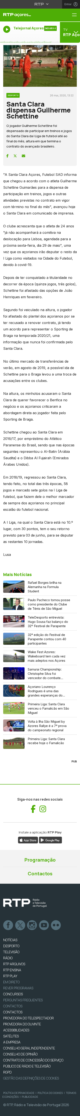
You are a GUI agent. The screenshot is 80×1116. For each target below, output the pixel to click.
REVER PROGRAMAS (18, 988)
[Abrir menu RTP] (40, 4)
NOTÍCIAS (10, 940)
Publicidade (30, 1097)
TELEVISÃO (11, 952)
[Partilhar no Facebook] (7, 156)
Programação (40, 860)
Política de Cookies (50, 1093)
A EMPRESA (11, 1042)
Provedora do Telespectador (28, 1018)
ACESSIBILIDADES (16, 1030)
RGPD (7, 1072)
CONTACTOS (12, 1012)
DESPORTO (11, 946)
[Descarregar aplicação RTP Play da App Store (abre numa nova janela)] (28, 839)
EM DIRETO (11, 982)
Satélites (11, 1036)
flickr (56, 925)
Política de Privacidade (18, 1093)
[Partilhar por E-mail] (23, 156)
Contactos (40, 873)
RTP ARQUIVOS (14, 964)
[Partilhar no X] (15, 156)
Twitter (20, 925)
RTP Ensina (12, 970)
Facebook (8, 925)
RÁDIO (8, 958)
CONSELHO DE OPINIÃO (20, 1054)
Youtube (44, 925)
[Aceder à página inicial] (26, 15)
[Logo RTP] (25, 903)
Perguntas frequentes (23, 1000)
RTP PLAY (10, 976)
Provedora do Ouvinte (22, 1024)
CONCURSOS (13, 994)
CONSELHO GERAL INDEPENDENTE (29, 1048)
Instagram (32, 925)
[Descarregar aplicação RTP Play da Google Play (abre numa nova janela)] (50, 839)
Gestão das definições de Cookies (31, 1078)
